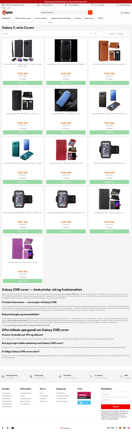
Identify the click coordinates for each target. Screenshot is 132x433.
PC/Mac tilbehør (61, 398)
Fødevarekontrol (25, 401)
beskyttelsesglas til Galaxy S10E (16, 325)
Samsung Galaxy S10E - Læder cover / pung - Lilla (22, 262)
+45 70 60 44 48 (7, 401)
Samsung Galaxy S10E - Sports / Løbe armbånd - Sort (109, 163)
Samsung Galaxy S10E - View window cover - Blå (66, 113)
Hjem (3, 22)
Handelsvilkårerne (26, 393)
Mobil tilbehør (11, 22)
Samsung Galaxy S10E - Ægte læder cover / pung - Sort (22, 113)
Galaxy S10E (43, 22)
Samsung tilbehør (22, 22)
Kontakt (3, 7)
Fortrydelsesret (25, 404)
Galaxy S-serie (33, 22)
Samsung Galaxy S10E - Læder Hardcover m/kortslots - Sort (109, 113)
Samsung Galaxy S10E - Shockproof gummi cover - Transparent (66, 64)
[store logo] (7, 12)
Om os (42, 393)
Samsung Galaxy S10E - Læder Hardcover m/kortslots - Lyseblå (22, 163)
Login (8, 7)
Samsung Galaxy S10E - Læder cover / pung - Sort (109, 212)
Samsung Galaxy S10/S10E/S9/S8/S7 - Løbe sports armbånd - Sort (22, 212)
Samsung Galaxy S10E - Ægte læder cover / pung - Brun (109, 64)
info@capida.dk (7, 404)
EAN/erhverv (44, 401)
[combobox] (66, 12)
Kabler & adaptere (62, 401)
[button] (67, 428)
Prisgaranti (43, 398)
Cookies (22, 396)
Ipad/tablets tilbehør (62, 396)
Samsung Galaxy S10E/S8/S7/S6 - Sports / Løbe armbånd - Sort (66, 212)
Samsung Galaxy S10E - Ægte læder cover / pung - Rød (66, 163)
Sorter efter (112, 33)
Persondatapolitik (25, 398)
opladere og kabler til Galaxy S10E (39, 325)
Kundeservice (44, 396)
